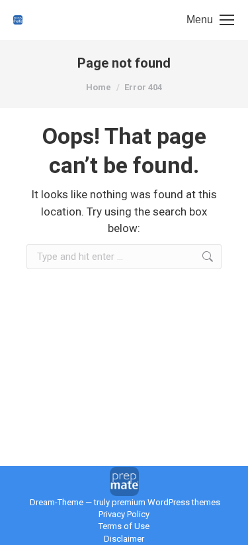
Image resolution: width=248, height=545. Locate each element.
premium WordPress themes (166, 502)
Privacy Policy (124, 514)
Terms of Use (124, 526)
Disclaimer (124, 539)
